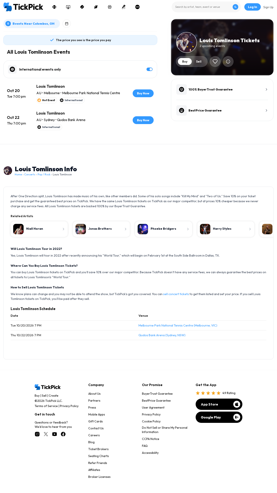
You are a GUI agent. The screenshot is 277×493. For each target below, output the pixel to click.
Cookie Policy (151, 421)
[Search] (235, 7)
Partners (94, 400)
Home (18, 174)
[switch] (150, 69)
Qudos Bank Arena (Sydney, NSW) (161, 335)
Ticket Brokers (98, 449)
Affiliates (94, 470)
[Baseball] (54, 7)
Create (53, 396)
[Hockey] (82, 7)
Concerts (29, 174)
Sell (44, 396)
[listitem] (80, 93)
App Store (209, 404)
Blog (91, 442)
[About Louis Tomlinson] (228, 61)
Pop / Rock (44, 174)
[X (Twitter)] (45, 434)
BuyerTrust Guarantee (157, 394)
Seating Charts (98, 456)
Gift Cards (95, 421)
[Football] (96, 7)
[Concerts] (123, 7)
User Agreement (153, 407)
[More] (137, 7)
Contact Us (96, 428)
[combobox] (206, 7)
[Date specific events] (67, 23)
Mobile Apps (96, 414)
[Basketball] (68, 7)
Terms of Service (46, 406)
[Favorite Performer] (215, 61)
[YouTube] (54, 434)
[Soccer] (109, 7)
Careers (94, 435)
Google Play (211, 417)
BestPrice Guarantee (156, 400)
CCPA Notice (150, 439)
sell (198, 61)
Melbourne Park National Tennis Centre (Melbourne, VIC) (177, 325)
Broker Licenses (99, 477)
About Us (94, 394)
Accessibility (150, 453)
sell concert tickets (176, 294)
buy (184, 61)
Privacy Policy (69, 406)
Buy (37, 396)
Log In (252, 7)
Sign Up (268, 7)
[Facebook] (63, 434)
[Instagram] (37, 434)
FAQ (145, 446)
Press (92, 407)
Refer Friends (97, 463)
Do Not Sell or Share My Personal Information (164, 430)
